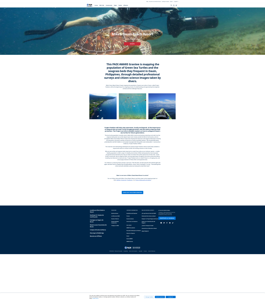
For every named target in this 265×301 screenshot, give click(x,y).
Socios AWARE (129, 238)
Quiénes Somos (114, 213)
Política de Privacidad (118, 251)
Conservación (109, 5)
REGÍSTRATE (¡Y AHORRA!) (167, 218)
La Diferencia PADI (115, 216)
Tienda (120, 5)
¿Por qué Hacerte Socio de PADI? (149, 213)
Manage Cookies (149, 297)
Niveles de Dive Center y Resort (149, 216)
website (118, 180)
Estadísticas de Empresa (131, 213)
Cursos (96, 5)
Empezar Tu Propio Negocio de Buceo (150, 218)
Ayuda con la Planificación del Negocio (148, 222)
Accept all (170, 297)
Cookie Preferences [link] (151, 251)
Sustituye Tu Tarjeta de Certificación (97, 216)
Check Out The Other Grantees (132, 192)
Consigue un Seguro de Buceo (96, 221)
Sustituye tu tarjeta (165, 1)
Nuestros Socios (130, 218)
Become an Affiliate (96, 236)
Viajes (115, 5)
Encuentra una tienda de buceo (155, 1)
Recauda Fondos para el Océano (133, 230)
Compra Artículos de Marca (98, 230)
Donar (127, 236)
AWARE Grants (129, 241)
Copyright (140, 251)
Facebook (129, 180)
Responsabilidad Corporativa (115, 222)
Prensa (128, 216)
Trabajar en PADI (115, 225)
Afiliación (125, 5)
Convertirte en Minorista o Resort (149, 228)
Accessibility (126, 251)
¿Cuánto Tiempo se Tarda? (147, 225)
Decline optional (160, 297)
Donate (132, 44)
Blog (147, 1)
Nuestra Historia (115, 218)
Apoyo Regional (145, 231)
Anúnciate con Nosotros (131, 221)
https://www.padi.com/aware (143, 180)
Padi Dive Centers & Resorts (148, 210)
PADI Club (101, 5)
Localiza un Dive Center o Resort (97, 211)
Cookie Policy (95, 298)
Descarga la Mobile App (97, 233)
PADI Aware (128, 225)
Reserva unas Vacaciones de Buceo (98, 226)
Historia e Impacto (130, 233)
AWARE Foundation (130, 227)
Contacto (145, 251)
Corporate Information (132, 210)
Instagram (123, 180)
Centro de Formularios (133, 251)
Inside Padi (113, 210)
